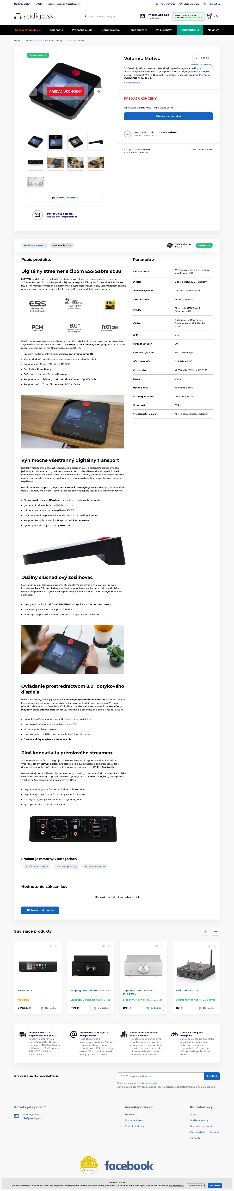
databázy (152, 1083)
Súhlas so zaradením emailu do (137, 1083)
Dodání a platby (22, 4)
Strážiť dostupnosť (139, 107)
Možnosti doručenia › (144, 135)
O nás (193, 1114)
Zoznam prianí (191, 4)
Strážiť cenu (165, 107)
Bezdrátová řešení (95, 866)
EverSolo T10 (26, 990)
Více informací (176, 1185)
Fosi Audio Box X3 (187, 990)
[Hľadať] (85, 16)
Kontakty (195, 1138)
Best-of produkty (134, 1126)
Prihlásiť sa (214, 4)
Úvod (17, 40)
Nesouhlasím (196, 1185)
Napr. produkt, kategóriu (102, 16)
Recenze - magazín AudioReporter (63, 4)
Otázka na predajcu (168, 116)
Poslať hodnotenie (42, 910)
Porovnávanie (168, 4)
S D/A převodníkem (37, 866)
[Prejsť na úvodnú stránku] (34, 16)
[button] (98, 92)
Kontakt (38, 4)
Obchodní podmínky (202, 1126)
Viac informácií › (133, 82)
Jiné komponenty (53, 40)
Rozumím (215, 1185)
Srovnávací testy (134, 1120)
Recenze (129, 1114)
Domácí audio (32, 40)
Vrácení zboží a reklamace (205, 1132)
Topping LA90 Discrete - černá (90, 990)
